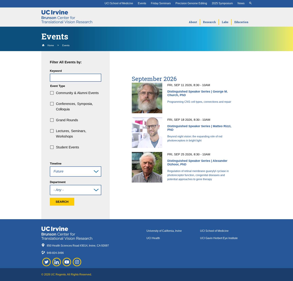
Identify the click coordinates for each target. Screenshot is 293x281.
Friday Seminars (161, 3)
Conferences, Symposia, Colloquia (74, 106)
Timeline (55, 163)
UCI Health (153, 238)
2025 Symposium (222, 3)
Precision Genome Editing (191, 3)
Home (50, 45)
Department (58, 182)
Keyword (56, 70)
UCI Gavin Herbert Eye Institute (219, 238)
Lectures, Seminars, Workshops (71, 133)
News (241, 3)
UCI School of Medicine (119, 3)
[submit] (250, 3)
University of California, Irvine (164, 230)
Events (142, 3)
